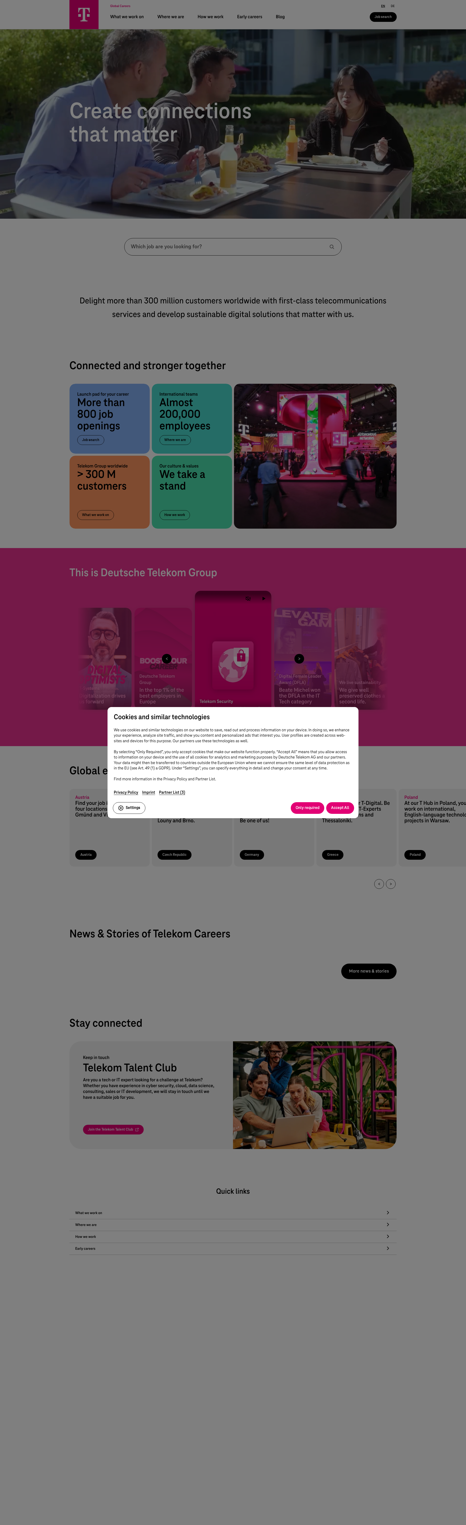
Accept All (340, 807)
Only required (307, 807)
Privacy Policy (126, 792)
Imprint (148, 792)
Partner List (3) (172, 792)
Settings (133, 807)
